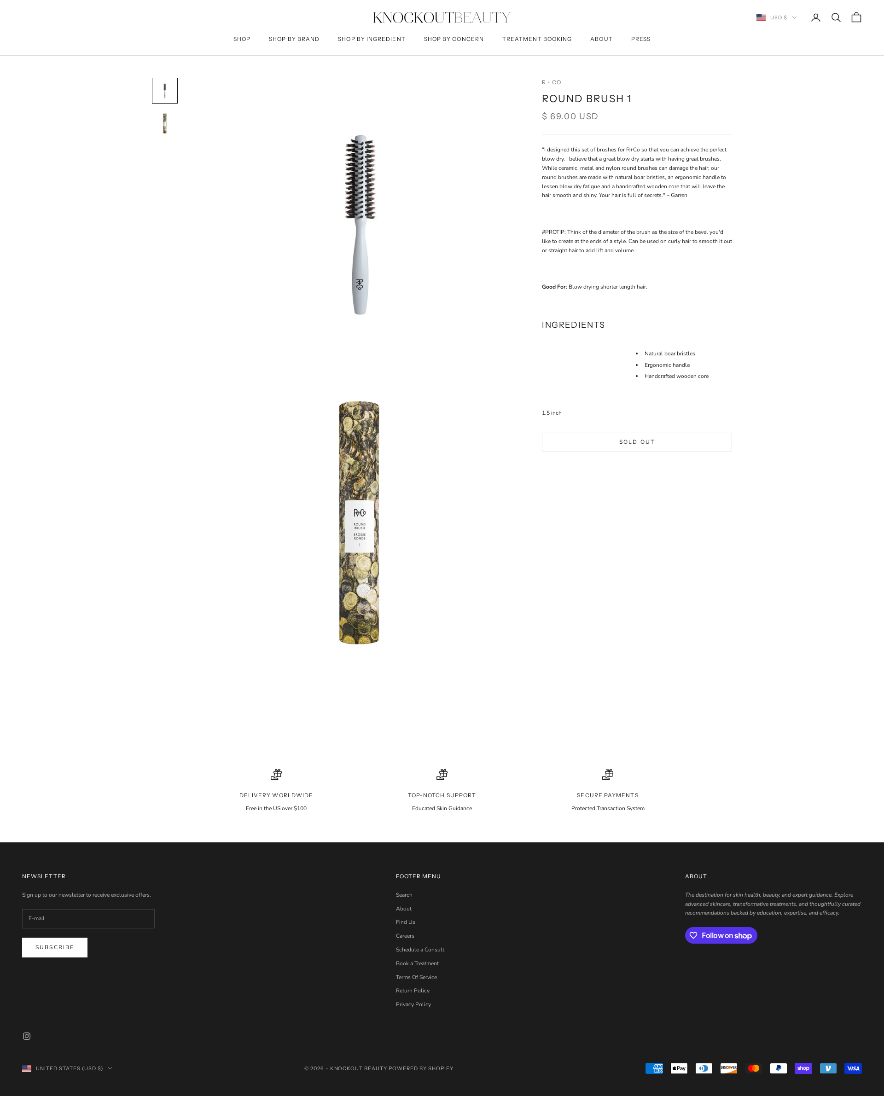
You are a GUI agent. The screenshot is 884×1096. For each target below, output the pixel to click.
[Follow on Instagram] (26, 1036)
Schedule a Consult (420, 949)
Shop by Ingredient (371, 38)
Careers (405, 935)
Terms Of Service (416, 977)
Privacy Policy (413, 1004)
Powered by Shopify (421, 1068)
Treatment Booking (537, 38)
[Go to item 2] (165, 124)
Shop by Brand (294, 38)
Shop (241, 38)
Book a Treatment (417, 963)
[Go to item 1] (165, 91)
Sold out (637, 442)
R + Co (551, 82)
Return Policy (413, 990)
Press (641, 38)
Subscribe (54, 947)
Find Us (405, 922)
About (601, 38)
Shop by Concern (454, 38)
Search (404, 895)
